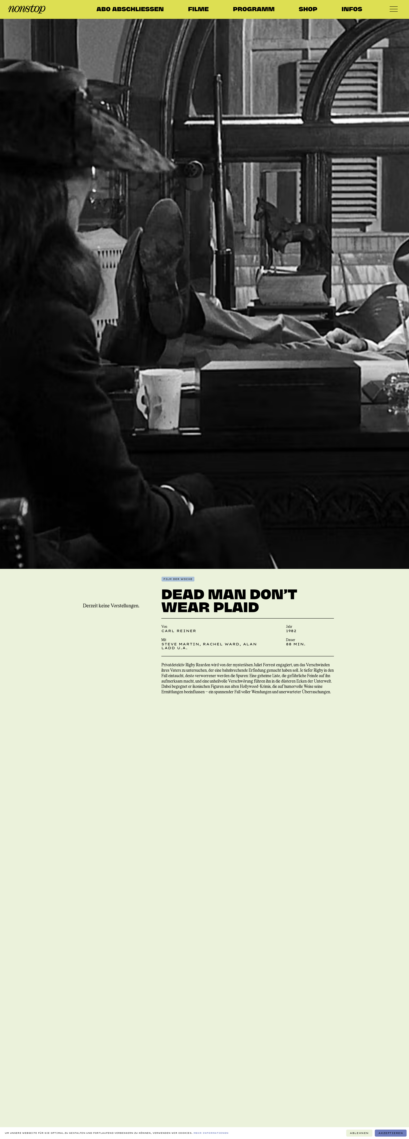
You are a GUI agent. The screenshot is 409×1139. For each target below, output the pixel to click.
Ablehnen (359, 1133)
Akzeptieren (390, 1133)
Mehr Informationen (211, 1133)
